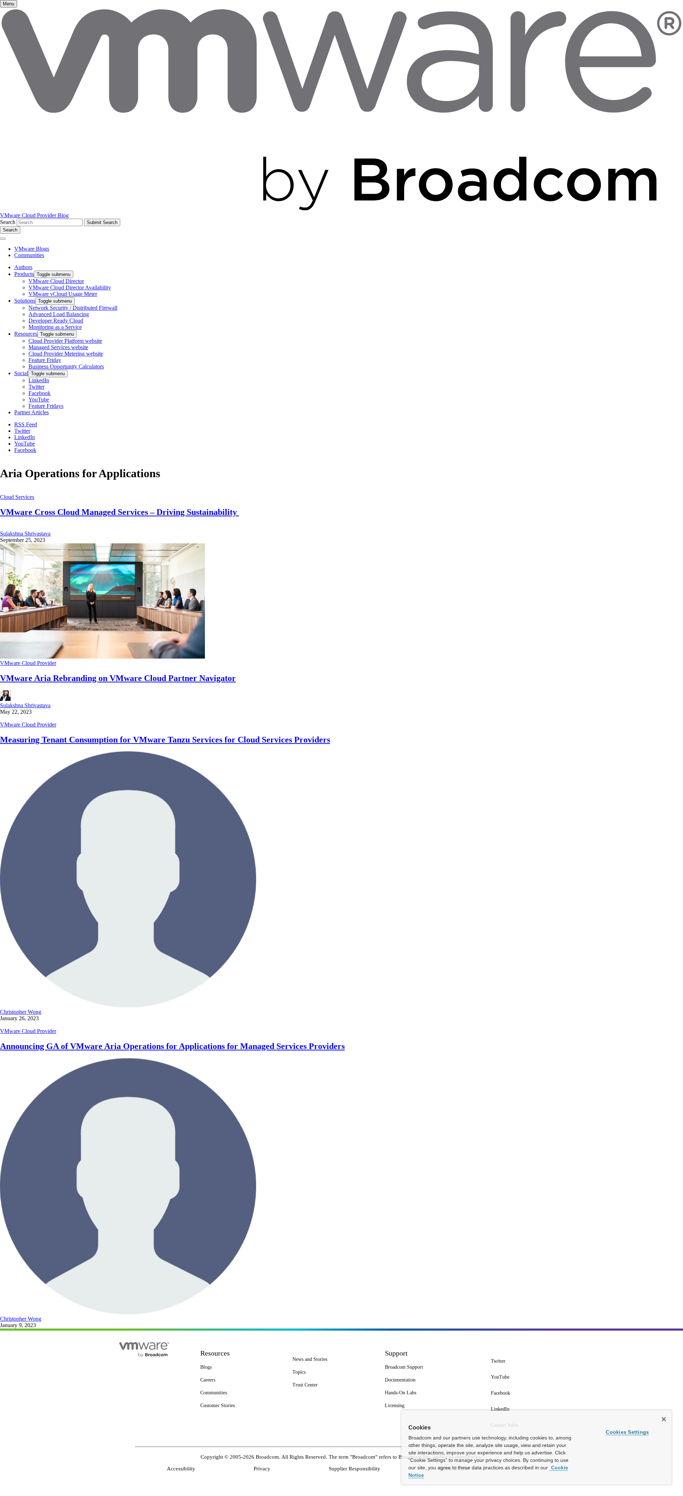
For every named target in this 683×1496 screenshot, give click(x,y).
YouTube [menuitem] (38, 399)
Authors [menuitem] (23, 267)
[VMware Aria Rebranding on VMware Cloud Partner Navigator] (102, 657)
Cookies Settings (627, 1432)
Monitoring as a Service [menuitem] (55, 327)
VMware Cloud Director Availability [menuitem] (69, 287)
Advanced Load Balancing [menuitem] (58, 314)
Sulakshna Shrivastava (25, 534)
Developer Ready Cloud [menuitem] (55, 321)
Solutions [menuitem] (24, 301)
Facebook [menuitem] (39, 393)
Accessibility (181, 1468)
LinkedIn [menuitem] (38, 380)
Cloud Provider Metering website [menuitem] (65, 354)
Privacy (262, 1468)
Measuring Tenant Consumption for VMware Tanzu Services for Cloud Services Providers (165, 739)
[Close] (664, 1419)
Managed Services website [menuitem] (58, 347)
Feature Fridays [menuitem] (45, 406)
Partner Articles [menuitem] (31, 412)
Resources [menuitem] (25, 334)
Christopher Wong (20, 1012)
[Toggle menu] (3, 239)
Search (7, 222)
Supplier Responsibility (354, 1468)
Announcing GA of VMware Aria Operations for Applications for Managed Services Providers (172, 1046)
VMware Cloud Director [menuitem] (56, 281)
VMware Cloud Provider (28, 663)
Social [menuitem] (21, 373)
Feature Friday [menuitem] (44, 360)
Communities (29, 255)
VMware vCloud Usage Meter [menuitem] (62, 294)
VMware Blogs (31, 249)
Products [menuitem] (24, 274)
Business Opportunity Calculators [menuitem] (66, 366)
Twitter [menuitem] (36, 387)
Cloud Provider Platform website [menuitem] (65, 341)
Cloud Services (17, 497)
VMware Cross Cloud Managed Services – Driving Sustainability (119, 512)
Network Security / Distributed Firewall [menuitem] (72, 308)
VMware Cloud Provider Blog (34, 215)
